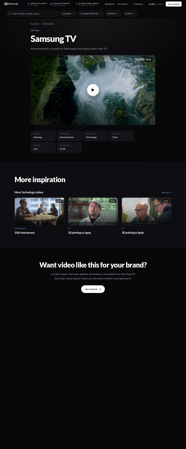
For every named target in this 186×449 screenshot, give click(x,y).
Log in (160, 4)
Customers (138, 4)
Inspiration (35, 24)
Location (66, 13)
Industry (111, 13)
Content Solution (89, 13)
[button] (93, 90)
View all (165, 192)
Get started (173, 4)
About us (152, 4)
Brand (128, 13)
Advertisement (48, 24)
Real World (109, 4)
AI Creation (122, 4)
